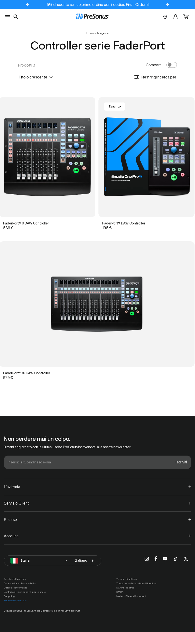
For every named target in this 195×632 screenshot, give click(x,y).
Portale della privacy (15, 579)
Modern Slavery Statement (131, 596)
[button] (186, 17)
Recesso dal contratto (15, 600)
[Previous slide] (27, 4)
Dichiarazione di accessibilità (20, 583)
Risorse (10, 520)
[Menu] (7, 17)
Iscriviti (181, 462)
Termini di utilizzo (126, 579)
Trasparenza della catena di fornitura (136, 583)
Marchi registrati (125, 587)
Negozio (103, 33)
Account (11, 536)
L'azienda (12, 487)
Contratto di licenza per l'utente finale (25, 592)
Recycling (9, 596)
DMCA (119, 592)
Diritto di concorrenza (15, 587)
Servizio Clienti (16, 503)
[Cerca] (15, 16)
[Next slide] (167, 4)
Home (90, 33)
